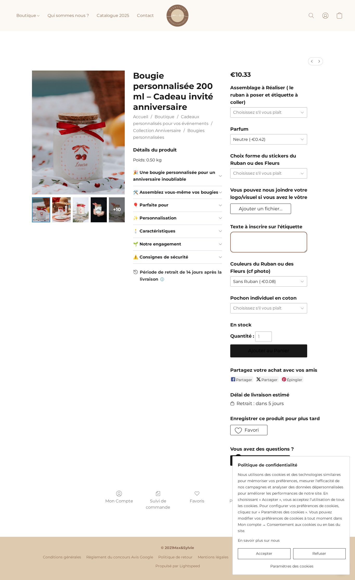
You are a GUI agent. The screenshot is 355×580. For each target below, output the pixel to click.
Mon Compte (119, 501)
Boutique (26, 15)
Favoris (197, 501)
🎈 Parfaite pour (150, 205)
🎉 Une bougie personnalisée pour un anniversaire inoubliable (174, 176)
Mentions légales (213, 557)
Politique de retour (175, 557)
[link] (292, 564)
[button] (177, 16)
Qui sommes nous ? (68, 15)
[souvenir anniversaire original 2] (81, 209)
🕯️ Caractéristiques (154, 231)
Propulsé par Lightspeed (177, 566)
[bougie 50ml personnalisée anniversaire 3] (99, 209)
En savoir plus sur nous (259, 540)
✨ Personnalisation (154, 218)
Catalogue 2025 (113, 15)
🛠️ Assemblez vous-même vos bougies (175, 192)
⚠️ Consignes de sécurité (160, 257)
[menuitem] (311, 61)
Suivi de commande (158, 504)
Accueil (140, 116)
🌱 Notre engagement (157, 244)
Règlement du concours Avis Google (119, 557)
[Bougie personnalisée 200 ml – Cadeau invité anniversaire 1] (61, 209)
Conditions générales (62, 557)
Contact (145, 15)
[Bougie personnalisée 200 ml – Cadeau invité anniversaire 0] (41, 209)
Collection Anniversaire (157, 130)
